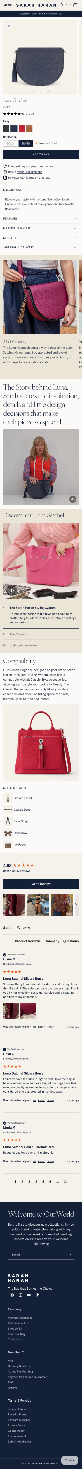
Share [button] (50, 1026)
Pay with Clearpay (19, 1420)
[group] (41, 866)
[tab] (41, 615)
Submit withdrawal (19, 1441)
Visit (10, 1360)
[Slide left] (33, 91)
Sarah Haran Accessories (45, 1463)
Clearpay (44, 177)
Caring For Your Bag (20, 1371)
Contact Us (15, 1339)
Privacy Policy (16, 1425)
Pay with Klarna (17, 1414)
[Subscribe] (69, 1255)
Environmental (17, 1436)
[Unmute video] (72, 499)
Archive (12, 1388)
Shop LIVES (15, 1328)
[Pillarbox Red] (22, 128)
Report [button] (41, 1026)
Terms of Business (19, 1409)
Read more (12, 209)
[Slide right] (49, 91)
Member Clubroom (20, 1318)
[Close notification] (77, 14)
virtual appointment (29, 172)
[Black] (6, 128)
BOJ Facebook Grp (19, 1323)
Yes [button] (34, 1026)
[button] (8, 5)
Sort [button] (6, 927)
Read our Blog (16, 1334)
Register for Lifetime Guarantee (27, 1377)
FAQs (11, 1382)
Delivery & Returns (19, 1366)
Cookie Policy (16, 1430)
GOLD (10, 143)
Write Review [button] (41, 884)
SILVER (26, 143)
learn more (46, 166)
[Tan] (29, 128)
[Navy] (14, 128)
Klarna (30, 177)
